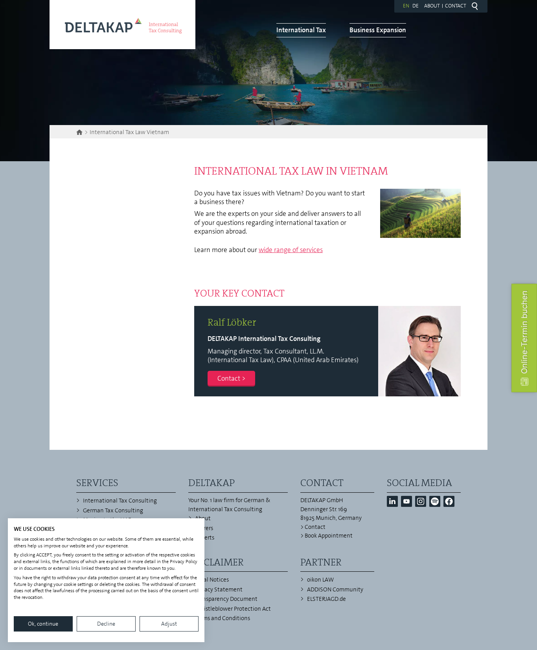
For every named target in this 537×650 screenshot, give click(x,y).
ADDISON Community (335, 589)
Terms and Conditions (222, 618)
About (432, 5)
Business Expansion (377, 30)
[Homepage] (80, 132)
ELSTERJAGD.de (326, 599)
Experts (204, 537)
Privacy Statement (219, 589)
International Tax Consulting (120, 501)
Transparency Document (226, 599)
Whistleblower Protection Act (233, 609)
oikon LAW (320, 580)
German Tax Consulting (113, 510)
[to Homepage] (122, 24)
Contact (455, 5)
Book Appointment (329, 536)
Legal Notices (212, 580)
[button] (392, 501)
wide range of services (291, 249)
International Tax (301, 30)
